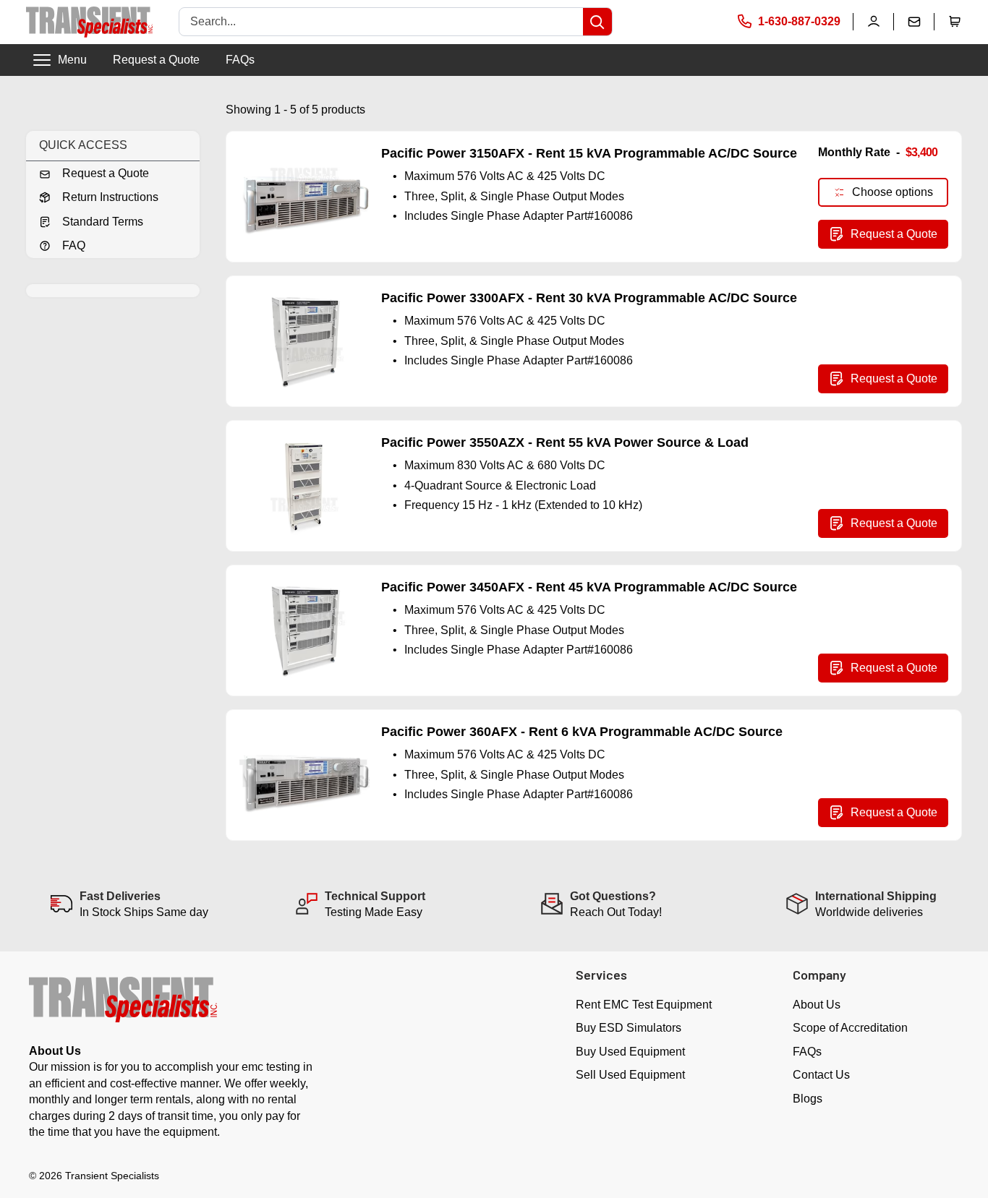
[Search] (597, 21)
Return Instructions (110, 197)
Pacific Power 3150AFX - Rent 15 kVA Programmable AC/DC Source (589, 153)
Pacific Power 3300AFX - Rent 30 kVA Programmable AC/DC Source (589, 298)
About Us (816, 1004)
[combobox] (381, 21)
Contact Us (821, 1075)
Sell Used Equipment (630, 1075)
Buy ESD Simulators (628, 1028)
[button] (954, 21)
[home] (89, 22)
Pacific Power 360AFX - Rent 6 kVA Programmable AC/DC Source (582, 731)
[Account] (873, 21)
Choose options (892, 192)
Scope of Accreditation (850, 1028)
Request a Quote (156, 60)
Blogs (807, 1098)
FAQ (73, 245)
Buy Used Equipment (630, 1051)
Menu (72, 60)
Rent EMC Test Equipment (644, 1004)
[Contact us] (914, 21)
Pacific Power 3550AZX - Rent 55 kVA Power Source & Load (565, 442)
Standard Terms (102, 221)
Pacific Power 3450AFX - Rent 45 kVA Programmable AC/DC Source (589, 587)
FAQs (240, 60)
